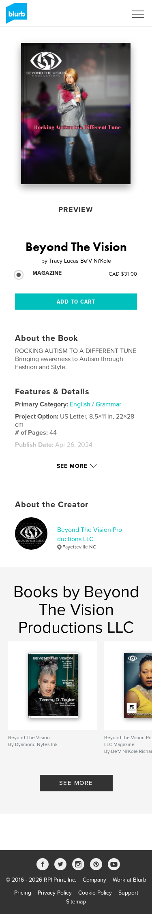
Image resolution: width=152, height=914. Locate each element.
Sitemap (76, 901)
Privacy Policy (55, 892)
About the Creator (51, 505)
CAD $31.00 (123, 273)
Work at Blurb (129, 879)
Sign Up (107, 14)
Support (128, 892)
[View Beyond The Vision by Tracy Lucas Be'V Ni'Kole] (76, 113)
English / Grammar (95, 404)
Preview (75, 209)
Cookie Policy (95, 892)
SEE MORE (76, 782)
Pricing (22, 892)
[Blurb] (15, 16)
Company (94, 879)
